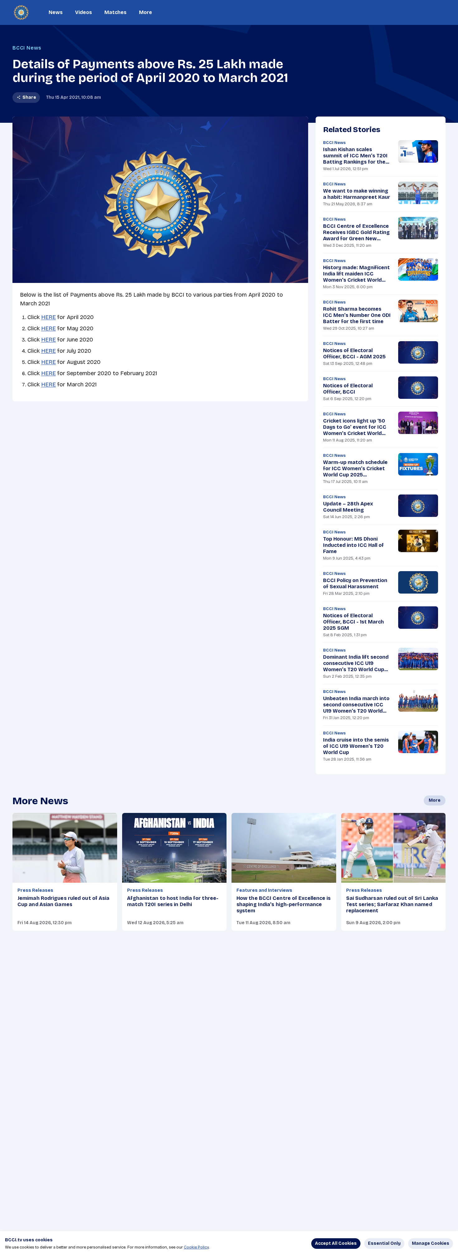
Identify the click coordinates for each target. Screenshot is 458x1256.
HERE (48, 317)
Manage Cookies (430, 1243)
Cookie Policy (196, 1247)
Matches (115, 12)
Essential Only (384, 1243)
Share (29, 97)
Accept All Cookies (336, 1243)
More (145, 12)
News (56, 12)
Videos (83, 12)
